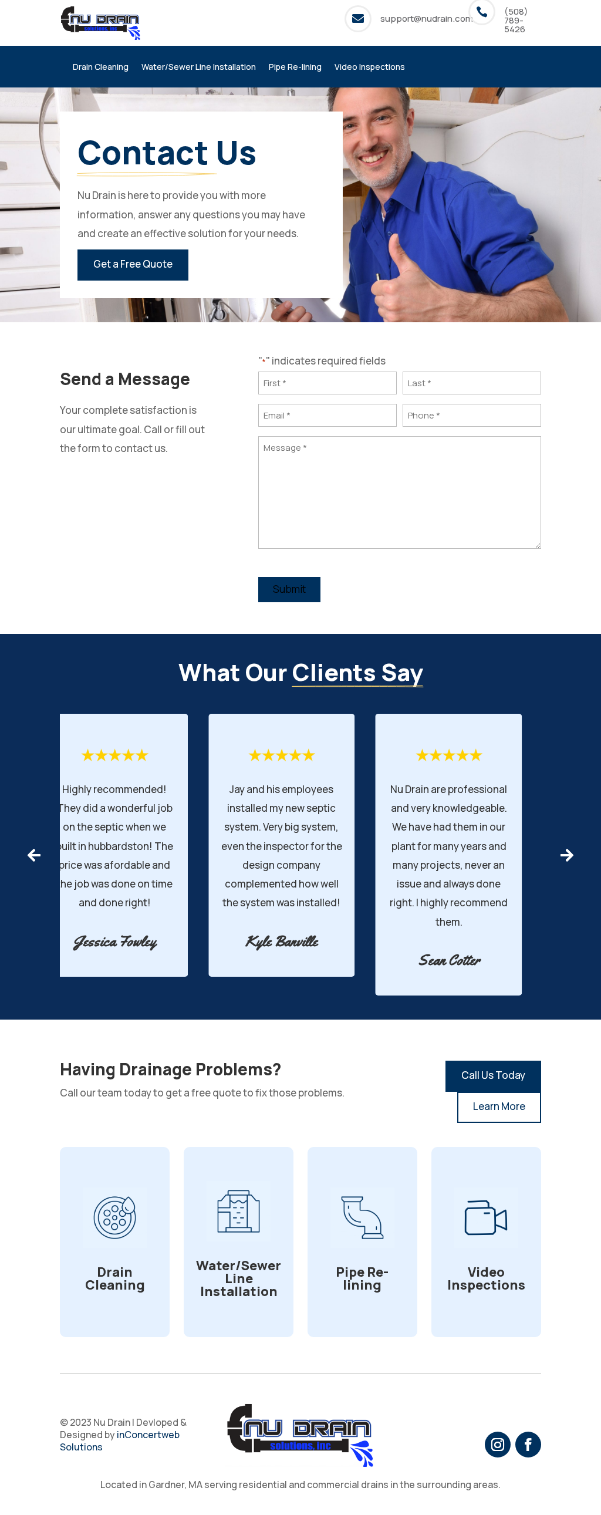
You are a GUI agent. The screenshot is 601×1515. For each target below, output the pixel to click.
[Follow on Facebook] (528, 1444)
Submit (289, 589)
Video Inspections (370, 67)
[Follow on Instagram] (498, 1444)
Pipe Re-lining (295, 67)
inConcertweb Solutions (120, 1440)
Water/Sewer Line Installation (198, 67)
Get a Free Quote (133, 264)
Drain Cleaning (101, 67)
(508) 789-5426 (516, 20)
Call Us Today (493, 1075)
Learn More (499, 1106)
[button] (34, 855)
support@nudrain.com (426, 18)
